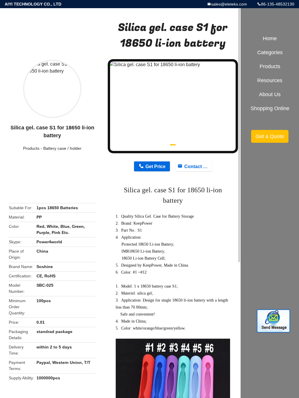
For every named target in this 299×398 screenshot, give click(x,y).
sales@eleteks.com (229, 4)
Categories (270, 52)
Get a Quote (269, 136)
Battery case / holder (62, 148)
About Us (270, 94)
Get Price (155, 166)
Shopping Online (270, 108)
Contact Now (198, 166)
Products (31, 148)
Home (270, 38)
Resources (269, 80)
